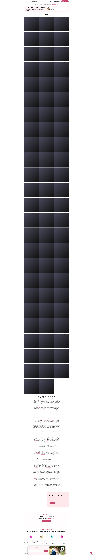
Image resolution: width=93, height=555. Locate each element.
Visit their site (52, 502)
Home (35, 4)
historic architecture (45, 476)
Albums (53, 543)
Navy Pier (45, 420)
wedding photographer (45, 419)
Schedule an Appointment (57, 1)
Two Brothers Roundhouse (46, 408)
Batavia (49, 412)
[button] (91, 553)
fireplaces (36, 467)
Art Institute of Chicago (54, 420)
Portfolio (51, 1)
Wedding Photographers (40, 4)
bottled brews (52, 477)
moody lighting (43, 454)
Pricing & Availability (64, 1)
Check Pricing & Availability (46, 520)
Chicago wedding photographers (47, 444)
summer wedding (48, 467)
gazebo (36, 440)
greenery (39, 443)
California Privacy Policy (68, 553)
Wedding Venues (49, 4)
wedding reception (37, 453)
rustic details (48, 440)
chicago (45, 4)
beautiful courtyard (53, 450)
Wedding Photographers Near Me (36, 544)
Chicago (40, 407)
